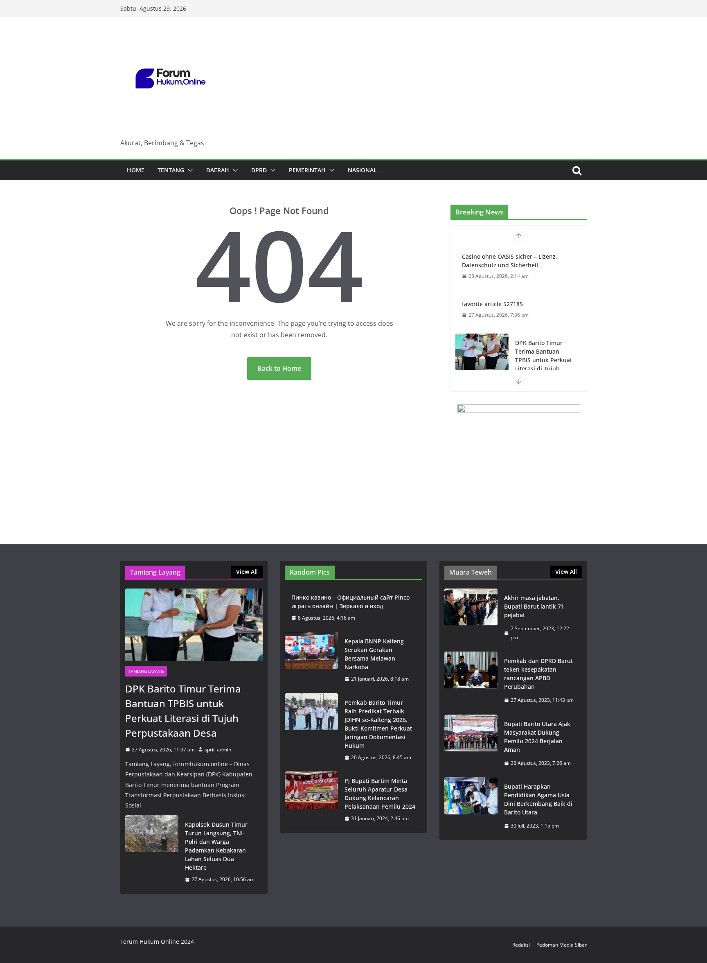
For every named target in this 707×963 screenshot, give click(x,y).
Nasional (362, 170)
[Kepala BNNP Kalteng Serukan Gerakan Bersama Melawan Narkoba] (311, 660)
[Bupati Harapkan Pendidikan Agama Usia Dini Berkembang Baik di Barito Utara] (471, 806)
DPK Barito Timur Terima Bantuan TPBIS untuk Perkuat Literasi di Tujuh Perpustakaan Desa (543, 360)
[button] (188, 170)
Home (135, 170)
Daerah (217, 170)
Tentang (171, 170)
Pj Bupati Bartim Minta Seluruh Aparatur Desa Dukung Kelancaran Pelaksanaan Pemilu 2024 (379, 793)
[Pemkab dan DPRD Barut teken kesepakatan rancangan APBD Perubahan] (471, 681)
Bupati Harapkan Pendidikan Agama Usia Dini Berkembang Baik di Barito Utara (538, 799)
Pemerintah (307, 170)
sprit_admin (218, 749)
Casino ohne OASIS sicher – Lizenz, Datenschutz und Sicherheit (509, 261)
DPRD (259, 170)
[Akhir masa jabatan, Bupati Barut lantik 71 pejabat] (471, 618)
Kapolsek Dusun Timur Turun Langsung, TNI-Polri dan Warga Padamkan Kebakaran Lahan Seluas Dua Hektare (216, 846)
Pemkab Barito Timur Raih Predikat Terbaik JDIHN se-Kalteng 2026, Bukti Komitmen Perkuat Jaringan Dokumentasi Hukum (378, 724)
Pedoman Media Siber (561, 944)
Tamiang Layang (146, 671)
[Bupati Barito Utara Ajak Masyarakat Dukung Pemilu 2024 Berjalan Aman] (471, 744)
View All (247, 571)
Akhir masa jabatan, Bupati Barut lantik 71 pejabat (534, 606)
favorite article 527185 (492, 304)
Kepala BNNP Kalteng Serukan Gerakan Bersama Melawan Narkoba (374, 654)
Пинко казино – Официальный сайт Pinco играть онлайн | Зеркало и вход (350, 601)
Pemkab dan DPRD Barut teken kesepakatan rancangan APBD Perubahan (538, 673)
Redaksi (521, 944)
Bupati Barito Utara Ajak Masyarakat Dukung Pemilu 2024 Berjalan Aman (537, 736)
